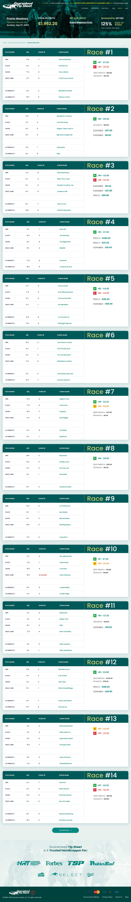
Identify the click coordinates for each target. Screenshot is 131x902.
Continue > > (65, 830)
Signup (120, 8)
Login (126, 8)
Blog (126, 897)
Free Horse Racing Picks (16, 43)
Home (5, 43)
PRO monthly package (59, 3)
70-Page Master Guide (120, 3)
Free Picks (105, 8)
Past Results (95, 8)
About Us (118, 897)
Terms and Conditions (91, 897)
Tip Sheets (84, 8)
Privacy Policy (107, 897)
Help (113, 8)
